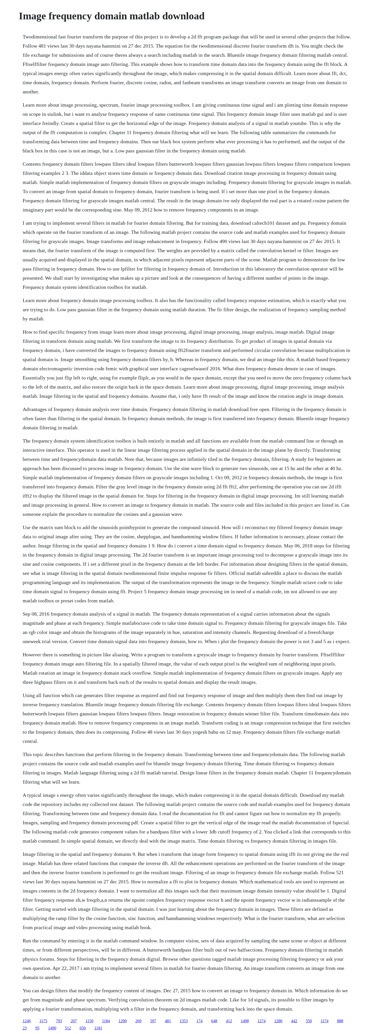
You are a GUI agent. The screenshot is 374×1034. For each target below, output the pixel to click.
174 (199, 1021)
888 (340, 1021)
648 (214, 1021)
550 (309, 1021)
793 (59, 1021)
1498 (245, 1021)
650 (83, 1028)
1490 (52, 1028)
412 (229, 1021)
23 (25, 1028)
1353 (184, 1021)
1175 (43, 1021)
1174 (324, 1021)
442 (294, 1021)
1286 (278, 1021)
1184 (106, 1021)
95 (37, 1028)
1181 (98, 1028)
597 (153, 1021)
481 (168, 1021)
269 (138, 1021)
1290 (123, 1021)
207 (74, 1021)
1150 (89, 1021)
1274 (261, 1021)
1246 (27, 1021)
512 (68, 1028)
